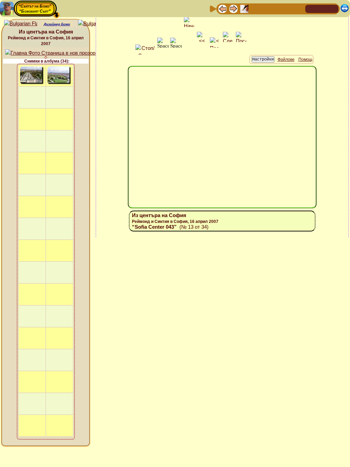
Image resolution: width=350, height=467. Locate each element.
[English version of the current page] (20, 24)
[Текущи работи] (266, 8)
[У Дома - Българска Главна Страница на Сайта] (322, 8)
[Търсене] (299, 8)
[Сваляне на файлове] (288, 8)
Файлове (286, 59)
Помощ (305, 59)
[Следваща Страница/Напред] (233, 8)
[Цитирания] (255, 8)
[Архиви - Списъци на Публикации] (244, 8)
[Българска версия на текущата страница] (94, 24)
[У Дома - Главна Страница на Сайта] (311, 8)
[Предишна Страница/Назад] (222, 8)
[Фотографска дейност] (277, 8)
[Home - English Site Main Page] (333, 8)
